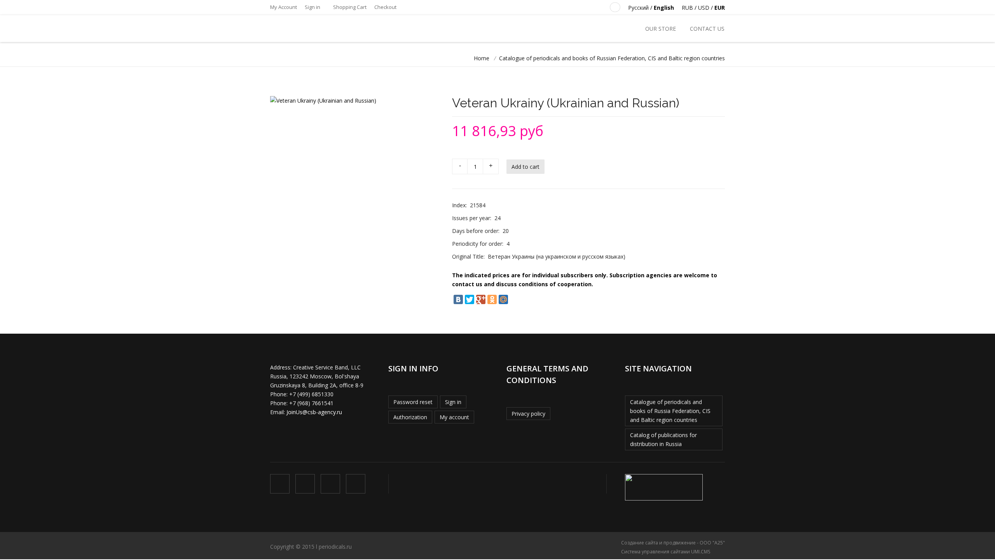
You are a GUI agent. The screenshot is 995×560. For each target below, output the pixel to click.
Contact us (707, 28)
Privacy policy (528, 413)
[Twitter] (469, 299)
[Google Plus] (480, 299)
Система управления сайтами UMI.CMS (665, 551)
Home (481, 58)
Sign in (312, 7)
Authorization (410, 417)
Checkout (385, 7)
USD (703, 7)
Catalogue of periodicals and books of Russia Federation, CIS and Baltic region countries (670, 411)
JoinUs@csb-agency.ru (314, 412)
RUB (687, 7)
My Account (283, 7)
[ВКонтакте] (458, 299)
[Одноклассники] (492, 299)
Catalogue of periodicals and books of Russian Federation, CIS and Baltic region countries (612, 58)
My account (454, 417)
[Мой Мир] (503, 299)
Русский (638, 7)
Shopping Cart (349, 7)
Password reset (413, 402)
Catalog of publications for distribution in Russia (663, 439)
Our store (660, 28)
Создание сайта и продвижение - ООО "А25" (673, 542)
